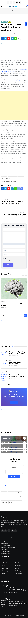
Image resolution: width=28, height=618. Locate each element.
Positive (17, 373)
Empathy (22, 489)
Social (11, 599)
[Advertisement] (14, 105)
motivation (11, 496)
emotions (16, 489)
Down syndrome (12, 175)
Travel (11, 360)
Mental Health (18, 492)
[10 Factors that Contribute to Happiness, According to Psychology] (4, 375)
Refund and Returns (5, 551)
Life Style (11, 350)
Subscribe (14, 402)
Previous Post (7, 199)
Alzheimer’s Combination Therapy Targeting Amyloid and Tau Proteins (17, 591)
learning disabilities (16, 81)
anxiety (3, 489)
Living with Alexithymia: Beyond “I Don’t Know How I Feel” (17, 603)
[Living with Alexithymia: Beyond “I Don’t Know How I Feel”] (4, 602)
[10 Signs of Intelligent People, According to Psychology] (4, 353)
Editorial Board (4, 543)
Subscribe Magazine (6, 541)
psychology (18, 496)
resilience (19, 499)
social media (4, 502)
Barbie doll (4, 175)
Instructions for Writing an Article (8, 547)
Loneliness (10, 492)
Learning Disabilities (6, 178)
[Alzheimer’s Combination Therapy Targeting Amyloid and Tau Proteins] (4, 590)
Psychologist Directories (7, 545)
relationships (12, 499)
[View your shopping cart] (26, 6)
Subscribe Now (14, 476)
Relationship (4, 499)
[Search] (24, 6)
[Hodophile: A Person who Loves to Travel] (4, 363)
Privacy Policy (4, 549)
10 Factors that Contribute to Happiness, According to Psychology (17, 376)
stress (10, 502)
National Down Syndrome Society (9, 181)
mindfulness (4, 496)
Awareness (3, 301)
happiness (20, 175)
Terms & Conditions (5, 553)
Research (11, 587)
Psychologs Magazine (7, 33)
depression (9, 489)
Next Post (22, 212)
